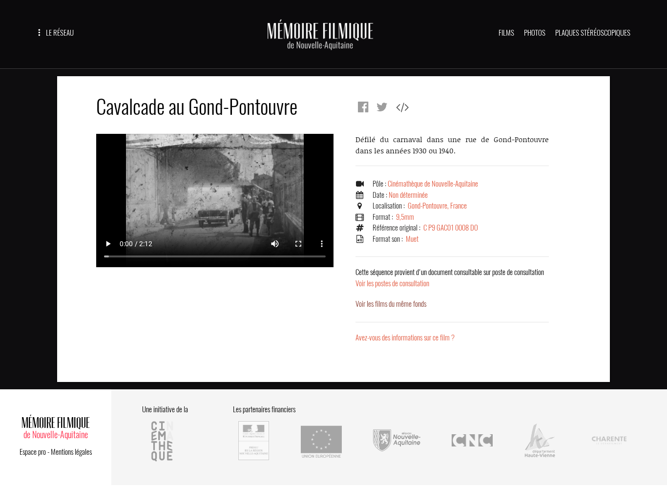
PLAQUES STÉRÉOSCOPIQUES (592, 33)
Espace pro (33, 452)
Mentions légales (71, 452)
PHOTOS (534, 33)
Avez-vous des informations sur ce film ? (405, 337)
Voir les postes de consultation (449, 277)
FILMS (506, 33)
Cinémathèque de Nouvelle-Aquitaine (433, 184)
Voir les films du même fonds (390, 304)
